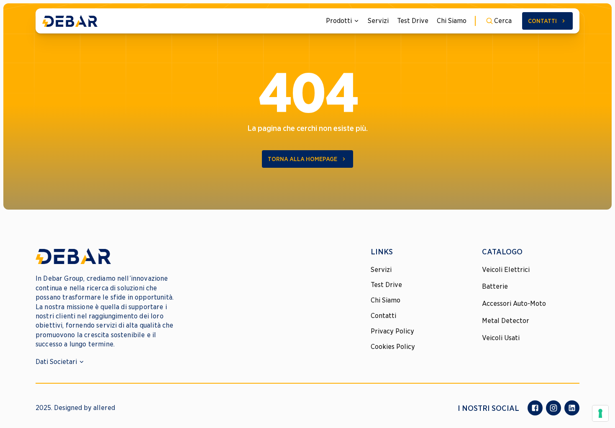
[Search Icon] (498, 20)
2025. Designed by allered (75, 408)
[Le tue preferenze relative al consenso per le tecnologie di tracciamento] (600, 413)
